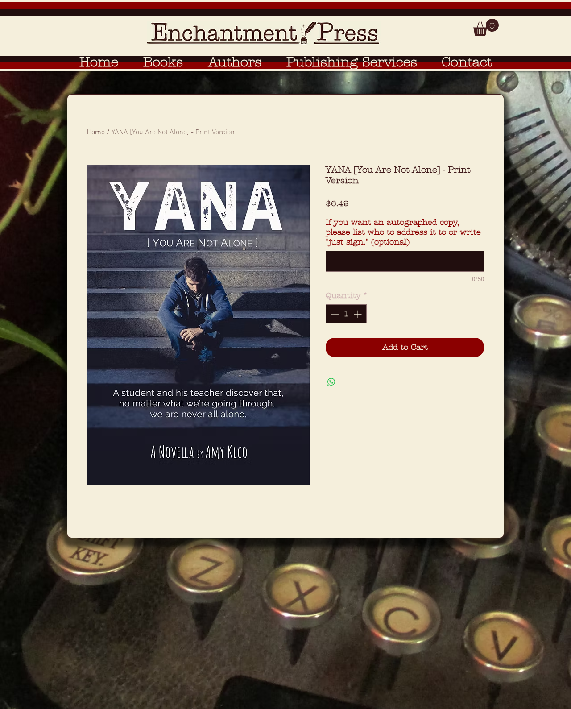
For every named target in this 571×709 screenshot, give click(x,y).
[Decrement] (334, 314)
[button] (486, 27)
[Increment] (358, 314)
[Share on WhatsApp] (331, 382)
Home (96, 132)
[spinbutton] (346, 314)
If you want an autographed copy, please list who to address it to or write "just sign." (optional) (403, 232)
